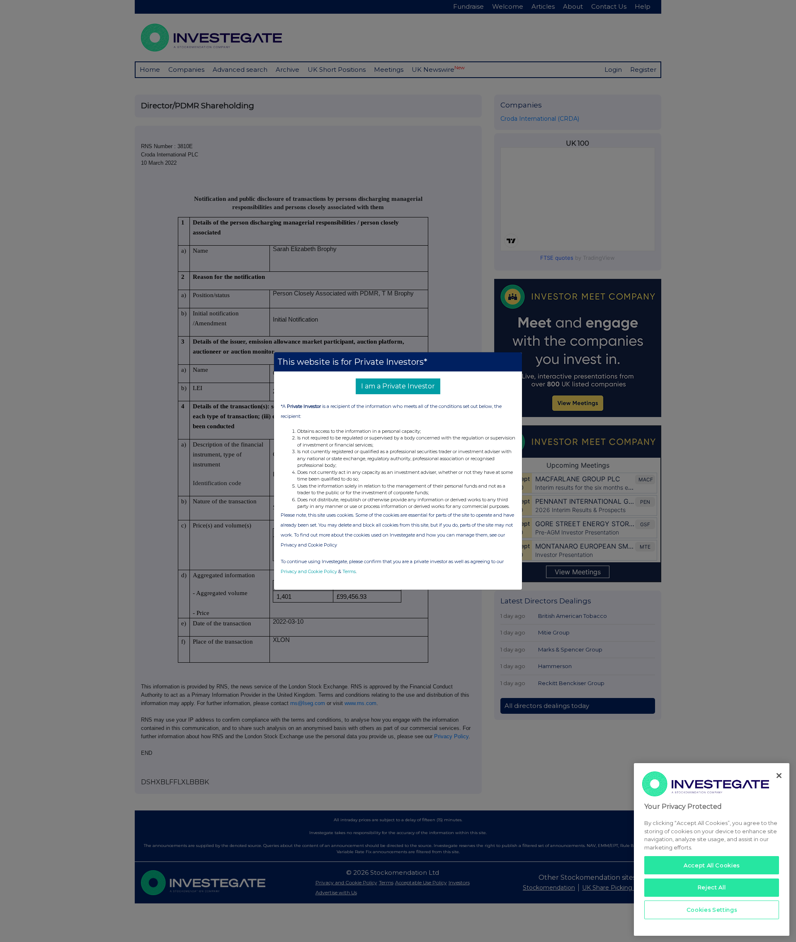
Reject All (712, 887)
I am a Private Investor (398, 386)
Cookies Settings (712, 909)
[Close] (779, 775)
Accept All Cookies (712, 864)
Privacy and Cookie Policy (309, 571)
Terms (349, 571)
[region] (711, 849)
